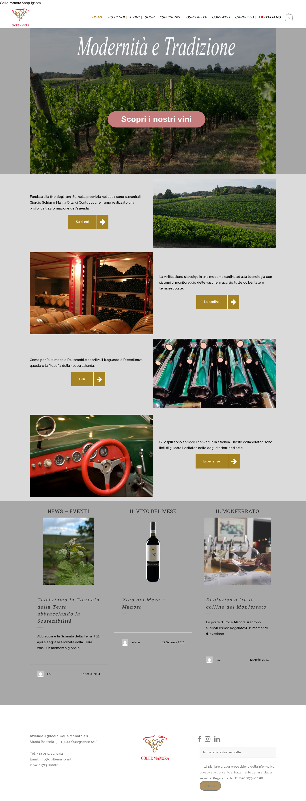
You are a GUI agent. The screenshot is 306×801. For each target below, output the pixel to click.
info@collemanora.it (55, 759)
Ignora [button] (36, 3)
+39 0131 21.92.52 (50, 753)
